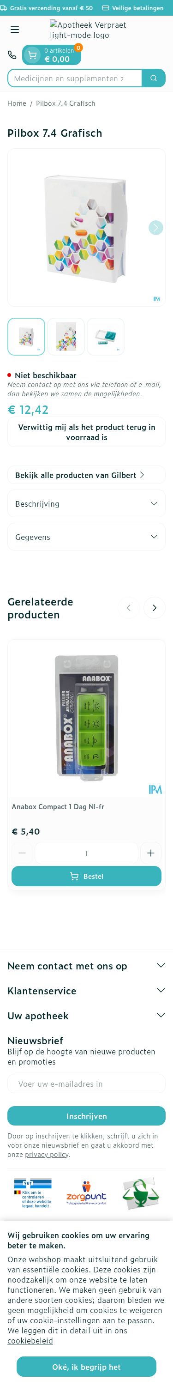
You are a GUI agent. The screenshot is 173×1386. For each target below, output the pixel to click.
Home (16, 103)
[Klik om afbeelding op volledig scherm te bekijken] (86, 227)
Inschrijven (86, 1115)
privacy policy (46, 1154)
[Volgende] (156, 227)
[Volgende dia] (154, 608)
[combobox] (75, 78)
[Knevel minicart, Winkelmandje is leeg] (32, 55)
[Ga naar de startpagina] (96, 30)
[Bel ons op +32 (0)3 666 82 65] (12, 55)
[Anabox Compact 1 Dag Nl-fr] (86, 718)
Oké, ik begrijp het (86, 1366)
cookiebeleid (30, 1340)
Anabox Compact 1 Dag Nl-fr (58, 806)
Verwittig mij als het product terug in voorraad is (86, 431)
